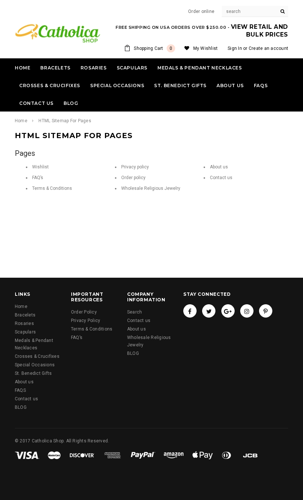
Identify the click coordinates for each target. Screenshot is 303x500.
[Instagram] (246, 311)
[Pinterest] (265, 311)
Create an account (268, 48)
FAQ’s (37, 177)
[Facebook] (190, 311)
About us (219, 166)
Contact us (221, 177)
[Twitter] (208, 311)
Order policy (133, 177)
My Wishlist (205, 48)
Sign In (235, 48)
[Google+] (228, 311)
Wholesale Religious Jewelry (150, 188)
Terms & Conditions (52, 188)
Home (21, 120)
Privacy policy (135, 166)
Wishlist (40, 166)
